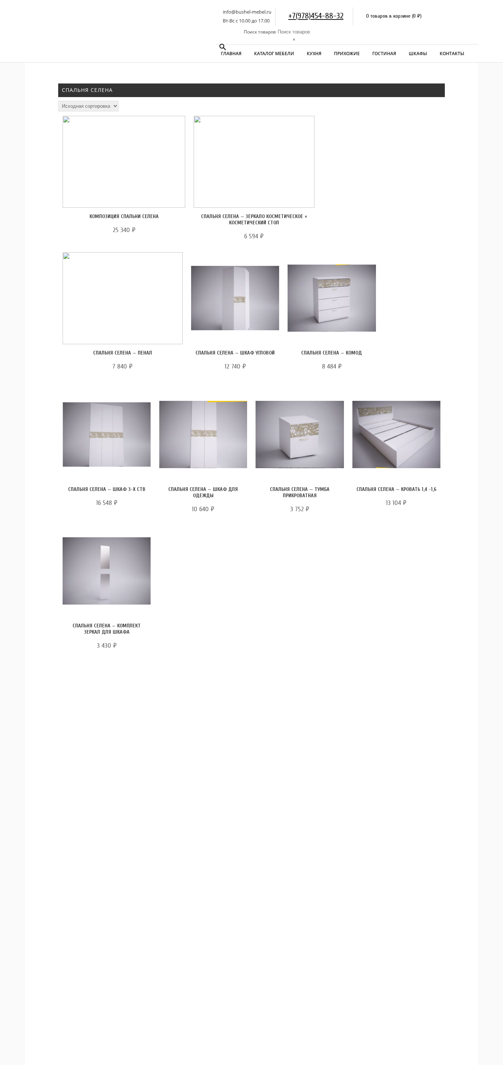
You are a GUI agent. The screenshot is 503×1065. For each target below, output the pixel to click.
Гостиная (384, 53)
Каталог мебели (274, 53)
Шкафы (418, 53)
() (417, 16)
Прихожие (347, 53)
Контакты (452, 53)
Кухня (314, 53)
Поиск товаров (260, 32)
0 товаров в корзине (388, 16)
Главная (231, 53)
